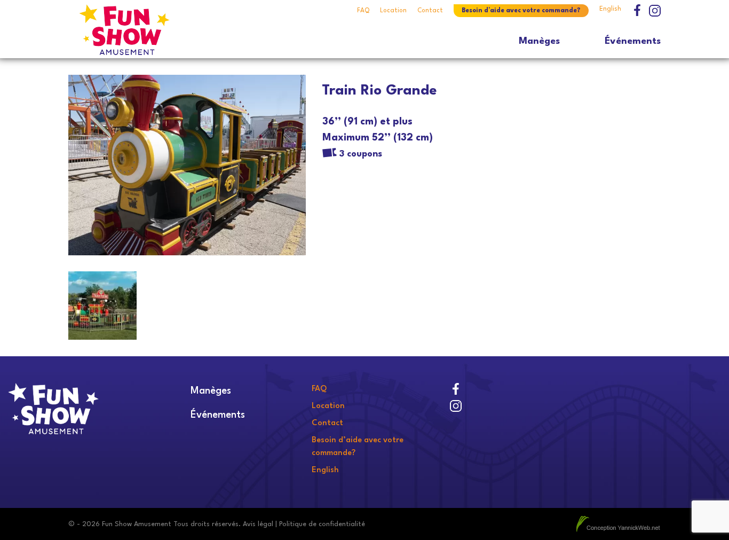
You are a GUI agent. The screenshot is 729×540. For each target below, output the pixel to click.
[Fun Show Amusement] (141, 29)
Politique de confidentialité (322, 524)
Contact (430, 10)
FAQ (363, 10)
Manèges (539, 41)
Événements (633, 41)
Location (393, 10)
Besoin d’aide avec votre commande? (521, 10)
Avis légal (258, 524)
